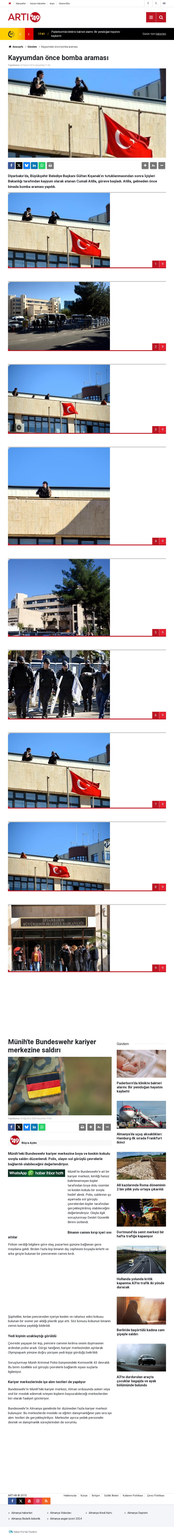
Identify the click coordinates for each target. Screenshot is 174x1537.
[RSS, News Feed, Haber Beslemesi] (46, 1501)
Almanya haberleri (21, 1512)
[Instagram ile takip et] (37, 1501)
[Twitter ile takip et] (20, 1501)
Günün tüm (154, 33)
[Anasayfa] (10, 3)
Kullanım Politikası (133, 1495)
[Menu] (151, 17)
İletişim (96, 1495)
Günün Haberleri (38, 3)
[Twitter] (19, 165)
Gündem (32, 46)
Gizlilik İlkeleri (111, 1495)
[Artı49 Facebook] (148, 3)
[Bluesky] (26, 165)
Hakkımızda (70, 1495)
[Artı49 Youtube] (164, 3)
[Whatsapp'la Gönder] (42, 165)
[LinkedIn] (34, 165)
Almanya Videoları (60, 1512)
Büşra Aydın (29, 1143)
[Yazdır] (50, 165)
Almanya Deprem (137, 1512)
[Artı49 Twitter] (156, 3)
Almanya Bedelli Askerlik (25, 1518)
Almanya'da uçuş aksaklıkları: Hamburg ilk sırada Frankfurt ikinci (88, 33)
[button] (145, 165)
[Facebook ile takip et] (12, 1501)
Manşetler (21, 3)
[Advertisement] (87, 1009)
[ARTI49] (24, 17)
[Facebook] (11, 165)
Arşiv (52, 3)
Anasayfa (17, 46)
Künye (84, 1495)
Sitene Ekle (64, 3)
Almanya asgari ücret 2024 (66, 1518)
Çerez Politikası (155, 1495)
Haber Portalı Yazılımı (25, 1532)
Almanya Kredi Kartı (100, 1512)
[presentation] (20, 34)
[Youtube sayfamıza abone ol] (29, 1501)
